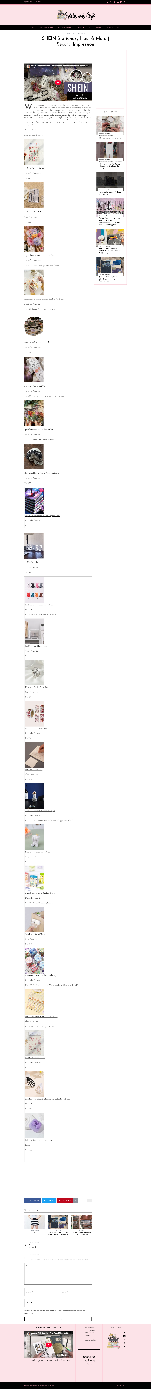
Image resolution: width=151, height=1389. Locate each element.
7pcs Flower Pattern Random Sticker (38, 430)
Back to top (120, 1385)
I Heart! (34, 1232)
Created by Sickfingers (47, 1385)
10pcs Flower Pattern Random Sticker (39, 255)
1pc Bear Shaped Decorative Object (39, 605)
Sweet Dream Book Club (32, 2)
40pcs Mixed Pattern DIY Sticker (37, 343)
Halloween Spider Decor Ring (36, 687)
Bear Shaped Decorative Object (37, 852)
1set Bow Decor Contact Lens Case (39, 1140)
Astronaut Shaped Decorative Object (40, 811)
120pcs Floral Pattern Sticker (36, 728)
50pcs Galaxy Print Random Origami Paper (42, 516)
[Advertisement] (44, 55)
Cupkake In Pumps (70, 33)
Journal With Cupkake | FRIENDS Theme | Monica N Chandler (109, 251)
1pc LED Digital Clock (33, 562)
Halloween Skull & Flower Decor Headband (41, 473)
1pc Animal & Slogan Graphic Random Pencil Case (44, 299)
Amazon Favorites (104, 133)
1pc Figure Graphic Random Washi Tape (41, 975)
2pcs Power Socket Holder (35, 934)
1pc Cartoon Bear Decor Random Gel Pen (41, 1017)
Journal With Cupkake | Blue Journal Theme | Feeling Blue (108, 279)
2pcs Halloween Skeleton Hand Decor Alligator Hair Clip (47, 1099)
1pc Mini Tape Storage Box (36, 646)
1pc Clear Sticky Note (33, 770)
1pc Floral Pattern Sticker (34, 168)
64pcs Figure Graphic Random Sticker (40, 893)
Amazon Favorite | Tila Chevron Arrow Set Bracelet (43, 1245)
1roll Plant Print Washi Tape (35, 386)
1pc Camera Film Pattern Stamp (37, 212)
